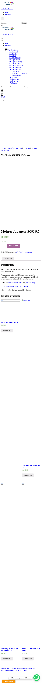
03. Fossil (12, 56)
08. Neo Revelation (16, 65)
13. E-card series (15, 75)
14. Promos (13, 77)
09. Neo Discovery (15, 67)
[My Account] (2, 92)
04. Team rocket (14, 58)
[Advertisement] (21, 125)
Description (8, 258)
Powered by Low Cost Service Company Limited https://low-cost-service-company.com (18, 669)
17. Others (13, 83)
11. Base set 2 (14, 71)
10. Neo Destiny (15, 69)
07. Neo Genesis (15, 63)
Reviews (8, 14)
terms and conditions (15, 282)
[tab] (8, 259)
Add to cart (13, 246)
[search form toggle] (2, 18)
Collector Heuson (7, 9)
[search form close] (2, 25)
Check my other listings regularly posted (14, 286)
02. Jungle (12, 54)
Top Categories (12, 50)
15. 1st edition (14, 79)
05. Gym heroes (14, 60)
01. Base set (13, 52)
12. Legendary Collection (18, 73)
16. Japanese (13, 81)
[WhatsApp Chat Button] (36, 677)
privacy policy (30, 282)
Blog (7, 12)
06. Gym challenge (15, 62)
